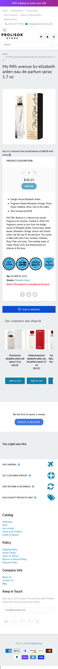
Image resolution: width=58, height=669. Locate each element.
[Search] (53, 44)
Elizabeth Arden (22, 280)
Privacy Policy (32, 10)
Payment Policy (10, 19)
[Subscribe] (51, 609)
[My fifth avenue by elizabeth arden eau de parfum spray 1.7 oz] (29, 116)
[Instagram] (29, 621)
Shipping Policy (17, 10)
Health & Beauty (10, 534)
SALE (5, 525)
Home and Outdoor (12, 531)
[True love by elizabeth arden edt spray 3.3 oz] (15, 340)
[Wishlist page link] (4, 30)
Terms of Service (11, 15)
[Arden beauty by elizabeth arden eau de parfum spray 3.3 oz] (36, 340)
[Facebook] (22, 294)
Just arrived (8, 528)
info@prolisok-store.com (41, 23)
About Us (7, 577)
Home (5, 10)
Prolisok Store (35, 643)
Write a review (29, 421)
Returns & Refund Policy (30, 15)
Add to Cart (15, 380)
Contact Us (8, 580)
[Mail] (6, 621)
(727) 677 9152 (16, 23)
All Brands (7, 521)
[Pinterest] (35, 294)
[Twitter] (28, 294)
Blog (4, 583)
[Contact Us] (14, 621)
